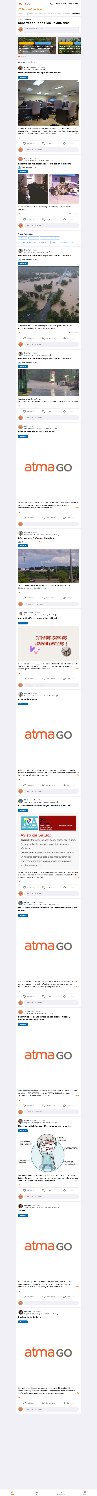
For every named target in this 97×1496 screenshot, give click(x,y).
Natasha (27, 1205)
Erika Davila (28, 158)
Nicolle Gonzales (30, 800)
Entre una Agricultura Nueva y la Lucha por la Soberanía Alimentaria (75, 47)
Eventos (66, 14)
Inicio (20, 19)
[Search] (51, 4)
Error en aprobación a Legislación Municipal (39, 72)
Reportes (76, 14)
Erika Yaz (27, 250)
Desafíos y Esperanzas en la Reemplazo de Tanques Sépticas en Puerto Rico (36, 47)
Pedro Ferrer (28, 426)
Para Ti (21, 14)
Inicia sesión (61, 3)
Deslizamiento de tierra (29, 1317)
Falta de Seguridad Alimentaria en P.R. (36, 431)
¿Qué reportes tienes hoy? (34, 29)
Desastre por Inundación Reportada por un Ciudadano (44, 163)
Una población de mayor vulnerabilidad (37, 618)
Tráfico (21, 1210)
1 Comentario (74, 333)
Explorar (29, 14)
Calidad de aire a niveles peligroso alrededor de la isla (44, 805)
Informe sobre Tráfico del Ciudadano (36, 538)
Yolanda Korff (29, 1011)
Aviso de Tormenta (27, 699)
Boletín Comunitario (43, 14)
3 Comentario (74, 214)
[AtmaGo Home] (24, 3)
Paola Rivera (28, 613)
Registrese (73, 3)
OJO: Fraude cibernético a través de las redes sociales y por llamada (47, 909)
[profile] (21, 29)
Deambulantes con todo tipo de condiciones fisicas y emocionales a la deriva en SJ (44, 1018)
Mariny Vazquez (30, 67)
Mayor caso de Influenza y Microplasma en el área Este (45, 1126)
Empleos (57, 14)
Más (77, 133)
